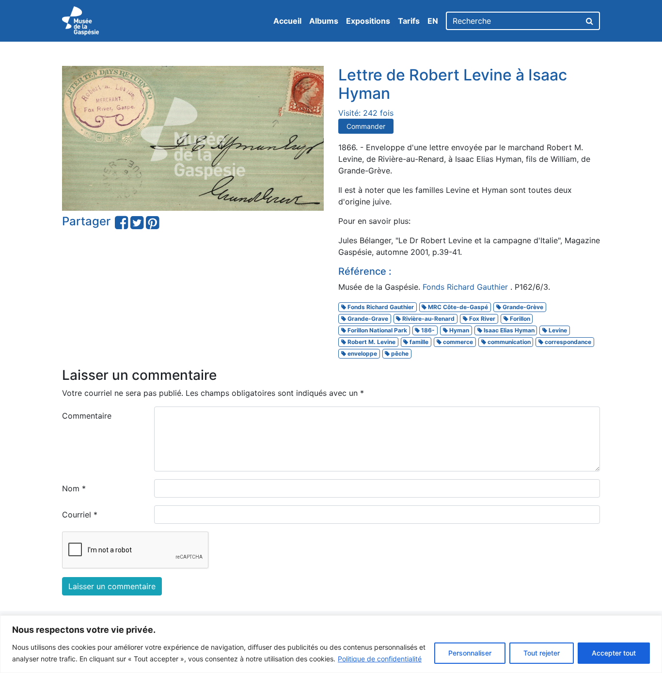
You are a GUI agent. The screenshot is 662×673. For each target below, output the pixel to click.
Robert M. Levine (370, 341)
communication (508, 341)
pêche (399, 353)
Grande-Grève (522, 307)
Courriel (79, 514)
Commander (366, 126)
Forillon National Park (376, 330)
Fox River (481, 318)
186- (427, 330)
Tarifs (409, 21)
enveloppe (361, 353)
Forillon (519, 318)
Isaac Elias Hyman (508, 330)
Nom (74, 488)
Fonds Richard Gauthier (466, 287)
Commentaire (86, 416)
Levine (557, 330)
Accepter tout (614, 653)
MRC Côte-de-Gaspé (457, 307)
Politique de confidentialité (380, 659)
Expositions (368, 21)
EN (432, 21)
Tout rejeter (541, 653)
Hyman (458, 330)
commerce (457, 341)
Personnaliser (469, 653)
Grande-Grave (367, 318)
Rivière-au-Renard (428, 318)
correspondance (567, 341)
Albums (323, 21)
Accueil (287, 21)
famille (418, 341)
